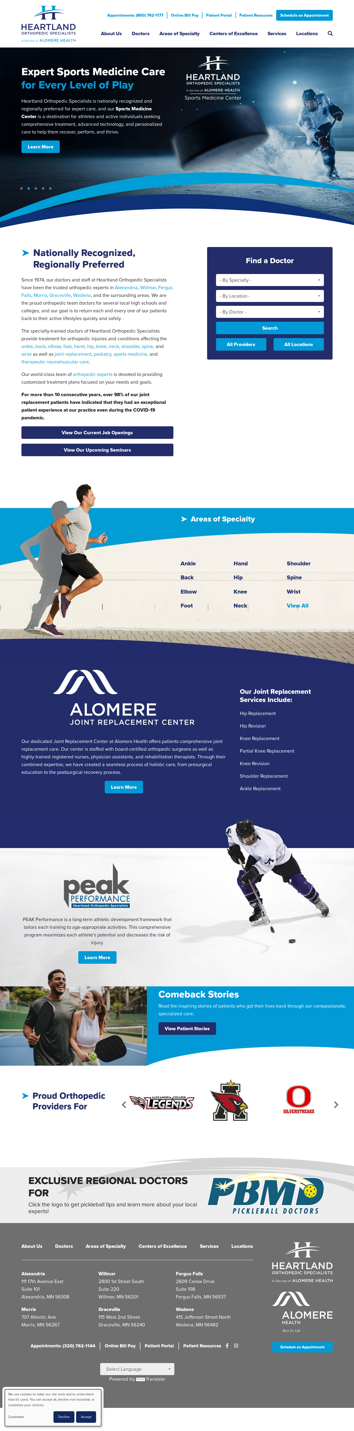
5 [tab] (50, 188)
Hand (241, 563)
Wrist (294, 591)
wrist (26, 354)
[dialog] (53, 1407)
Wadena (82, 295)
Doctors (141, 33)
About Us (111, 33)
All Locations (298, 344)
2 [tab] (28, 188)
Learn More (40, 128)
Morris (40, 295)
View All (297, 605)
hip (90, 346)
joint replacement (73, 354)
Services (277, 33)
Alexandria (126, 287)
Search (270, 328)
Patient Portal (219, 15)
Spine (294, 577)
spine (147, 346)
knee (101, 346)
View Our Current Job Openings (97, 432)
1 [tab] (21, 188)
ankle (27, 346)
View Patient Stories (187, 1028)
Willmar (148, 287)
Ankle (188, 563)
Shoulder (299, 563)
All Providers (241, 344)
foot (67, 346)
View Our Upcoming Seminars (97, 450)
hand (79, 346)
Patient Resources (256, 15)
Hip (238, 577)
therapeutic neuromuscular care (55, 361)
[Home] (57, 24)
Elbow (189, 591)
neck (114, 346)
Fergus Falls (189, 1273)
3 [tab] (35, 188)
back (40, 346)
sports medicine (130, 354)
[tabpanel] (177, 138)
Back (187, 577)
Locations (307, 33)
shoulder (130, 346)
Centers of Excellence (234, 33)
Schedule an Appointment (304, 15)
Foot (187, 605)
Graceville (60, 295)
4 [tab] (43, 188)
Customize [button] (16, 1416)
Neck (240, 605)
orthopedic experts (92, 374)
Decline (64, 1416)
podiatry (102, 354)
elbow (54, 346)
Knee (240, 591)
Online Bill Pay (185, 15)
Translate (155, 1379)
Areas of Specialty (179, 33)
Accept (86, 1416)
